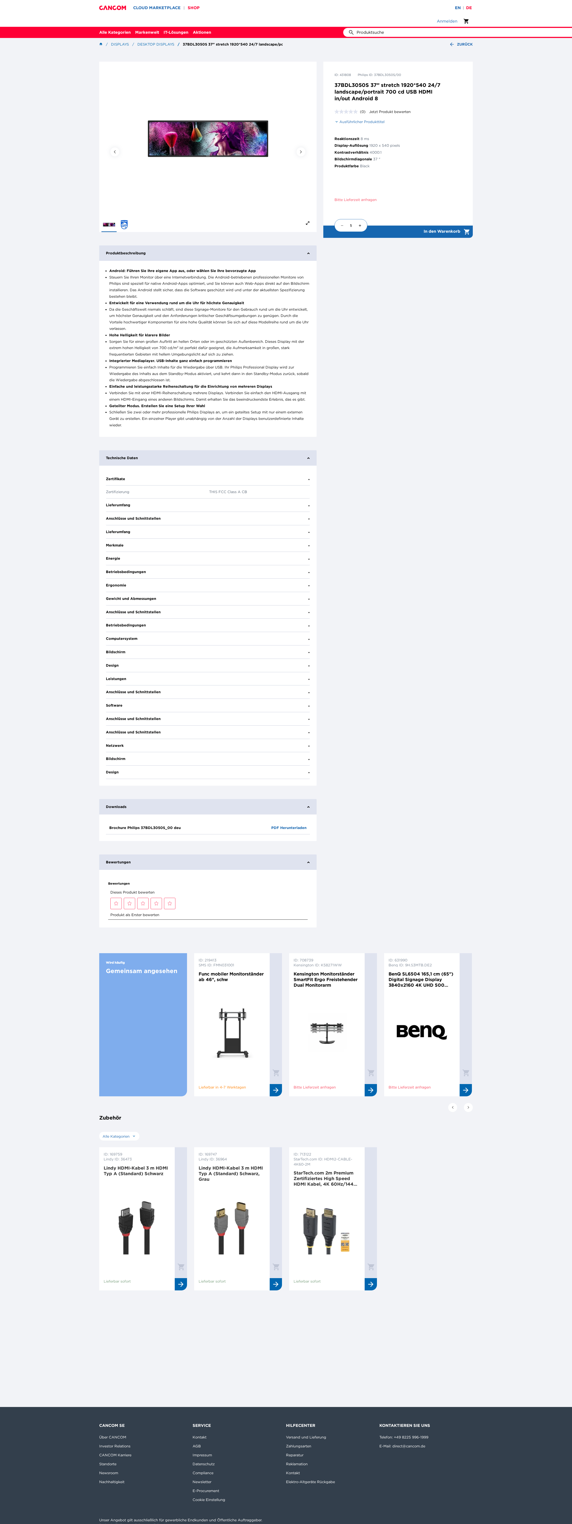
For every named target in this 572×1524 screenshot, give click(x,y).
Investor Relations (114, 1446)
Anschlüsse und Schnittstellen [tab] (133, 518)
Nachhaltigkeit (111, 1482)
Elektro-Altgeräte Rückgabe (310, 1482)
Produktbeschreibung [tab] (126, 253)
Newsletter (202, 1482)
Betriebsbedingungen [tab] (126, 571)
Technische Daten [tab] (122, 458)
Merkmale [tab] (115, 545)
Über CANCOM (112, 1437)
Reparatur (294, 1455)
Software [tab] (114, 705)
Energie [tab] (113, 558)
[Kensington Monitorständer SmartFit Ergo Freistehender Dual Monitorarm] (327, 1032)
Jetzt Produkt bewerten (390, 111)
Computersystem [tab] (121, 638)
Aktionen (202, 32)
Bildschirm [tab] (115, 652)
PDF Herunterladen (289, 827)
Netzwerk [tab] (115, 745)
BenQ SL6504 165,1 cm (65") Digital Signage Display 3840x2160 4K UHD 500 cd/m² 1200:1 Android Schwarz (421, 979)
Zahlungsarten (298, 1446)
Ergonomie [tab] (116, 585)
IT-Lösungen (176, 32)
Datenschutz (204, 1464)
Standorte (107, 1464)
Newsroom (108, 1473)
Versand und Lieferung (306, 1437)
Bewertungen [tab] (118, 862)
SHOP (194, 7)
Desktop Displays (155, 44)
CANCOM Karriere (115, 1455)
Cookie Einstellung (209, 1499)
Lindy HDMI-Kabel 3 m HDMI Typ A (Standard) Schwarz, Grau (231, 1173)
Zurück (465, 44)
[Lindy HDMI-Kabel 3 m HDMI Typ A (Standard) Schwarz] (137, 1226)
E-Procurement (206, 1490)
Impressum (202, 1455)
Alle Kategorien (115, 32)
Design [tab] (112, 665)
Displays (120, 44)
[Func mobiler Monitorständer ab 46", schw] (232, 1032)
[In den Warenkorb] (276, 1072)
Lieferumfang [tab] (118, 505)
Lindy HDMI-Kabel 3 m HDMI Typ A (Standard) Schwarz (136, 1170)
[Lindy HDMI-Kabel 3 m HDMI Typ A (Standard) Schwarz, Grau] (232, 1226)
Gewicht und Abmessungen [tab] (131, 598)
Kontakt (199, 1437)
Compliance (203, 1473)
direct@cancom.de (408, 1446)
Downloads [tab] (116, 806)
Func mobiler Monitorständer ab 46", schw (231, 976)
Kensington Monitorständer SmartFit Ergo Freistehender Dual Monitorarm (326, 979)
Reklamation (297, 1464)
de (469, 7)
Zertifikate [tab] (115, 479)
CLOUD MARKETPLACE (157, 7)
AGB (197, 1446)
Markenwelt (147, 32)
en (458, 7)
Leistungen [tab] (116, 678)
